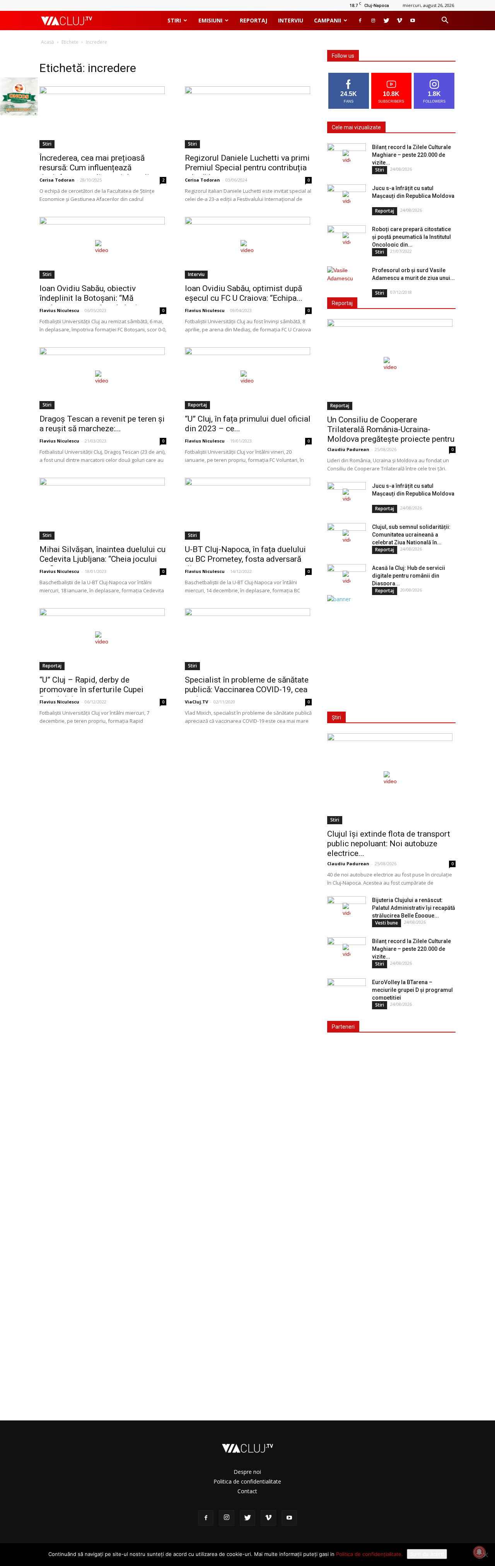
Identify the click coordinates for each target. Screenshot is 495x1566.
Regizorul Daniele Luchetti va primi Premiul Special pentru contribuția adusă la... (247, 167)
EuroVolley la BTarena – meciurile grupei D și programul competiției (412, 990)
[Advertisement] (389, 651)
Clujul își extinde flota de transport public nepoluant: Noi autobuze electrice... (388, 843)
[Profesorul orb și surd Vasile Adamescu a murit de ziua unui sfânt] (346, 279)
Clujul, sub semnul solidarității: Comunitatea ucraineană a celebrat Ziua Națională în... (411, 534)
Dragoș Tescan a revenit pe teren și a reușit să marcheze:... (102, 423)
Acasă (47, 42)
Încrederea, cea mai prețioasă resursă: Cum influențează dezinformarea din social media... (99, 167)
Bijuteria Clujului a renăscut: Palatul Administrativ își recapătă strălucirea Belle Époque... (413, 908)
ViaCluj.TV (196, 702)
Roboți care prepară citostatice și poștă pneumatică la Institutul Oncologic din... (411, 237)
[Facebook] (360, 20)
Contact (247, 1491)
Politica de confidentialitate (247, 1481)
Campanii (327, 20)
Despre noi (247, 1471)
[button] (444, 21)
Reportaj (253, 20)
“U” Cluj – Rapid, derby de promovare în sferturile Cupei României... (91, 689)
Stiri (174, 20)
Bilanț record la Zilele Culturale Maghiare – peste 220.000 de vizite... (411, 155)
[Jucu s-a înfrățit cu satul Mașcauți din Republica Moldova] (346, 197)
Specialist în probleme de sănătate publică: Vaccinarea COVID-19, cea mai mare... (247, 689)
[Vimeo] (399, 20)
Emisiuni (210, 20)
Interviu (290, 20)
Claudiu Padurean (348, 449)
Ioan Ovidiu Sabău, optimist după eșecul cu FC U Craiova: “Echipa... (243, 293)
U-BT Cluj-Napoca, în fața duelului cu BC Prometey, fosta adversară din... (245, 559)
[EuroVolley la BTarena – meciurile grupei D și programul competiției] (346, 991)
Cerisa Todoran (57, 180)
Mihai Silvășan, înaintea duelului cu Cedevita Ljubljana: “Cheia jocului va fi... (102, 559)
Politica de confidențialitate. (369, 1554)
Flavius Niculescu (59, 310)
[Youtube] (412, 20)
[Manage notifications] (479, 1552)
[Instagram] (373, 20)
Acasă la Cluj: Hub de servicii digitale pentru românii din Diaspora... (408, 576)
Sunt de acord (427, 1554)
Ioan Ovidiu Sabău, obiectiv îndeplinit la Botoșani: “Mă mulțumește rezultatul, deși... (91, 298)
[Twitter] (386, 20)
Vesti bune (386, 922)
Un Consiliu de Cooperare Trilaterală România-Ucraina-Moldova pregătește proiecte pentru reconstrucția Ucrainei (390, 434)
